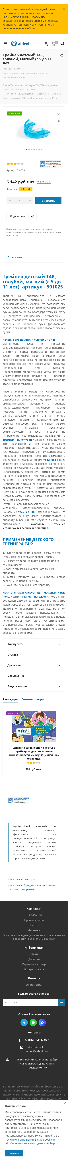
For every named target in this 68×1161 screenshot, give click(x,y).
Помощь (34, 978)
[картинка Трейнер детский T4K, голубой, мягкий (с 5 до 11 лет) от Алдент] (34, 129)
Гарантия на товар (34, 964)
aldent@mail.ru (37, 1047)
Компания (34, 908)
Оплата (34, 954)
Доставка (34, 959)
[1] (8, 164)
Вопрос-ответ (34, 984)
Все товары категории (22, 879)
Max (42, 1022)
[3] (15, 164)
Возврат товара (34, 969)
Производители (34, 920)
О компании (34, 915)
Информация (34, 947)
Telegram (24, 1022)
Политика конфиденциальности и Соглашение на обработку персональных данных (34, 937)
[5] (22, 164)
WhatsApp (33, 1022)
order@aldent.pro (37, 1051)
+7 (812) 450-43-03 (36, 1039)
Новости (34, 925)
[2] (12, 164)
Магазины (34, 930)
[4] (18, 164)
